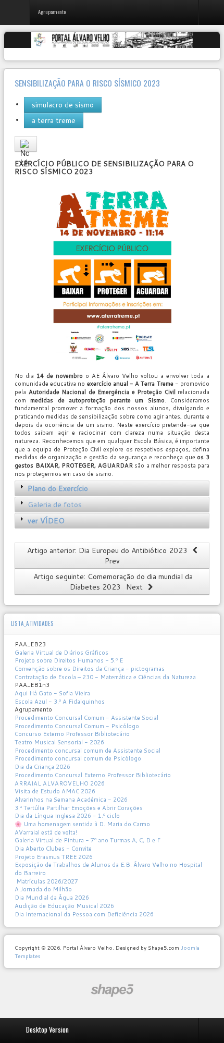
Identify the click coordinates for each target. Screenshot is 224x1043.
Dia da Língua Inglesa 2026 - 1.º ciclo (67, 816)
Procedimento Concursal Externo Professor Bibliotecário (93, 775)
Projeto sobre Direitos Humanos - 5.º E (69, 660)
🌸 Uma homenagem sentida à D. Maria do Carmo (82, 824)
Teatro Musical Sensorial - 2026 (59, 742)
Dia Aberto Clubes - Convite (53, 848)
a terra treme (54, 120)
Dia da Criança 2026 (42, 767)
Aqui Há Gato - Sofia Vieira (52, 693)
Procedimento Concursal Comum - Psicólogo (77, 726)
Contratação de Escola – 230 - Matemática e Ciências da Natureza (105, 677)
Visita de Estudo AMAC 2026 (55, 791)
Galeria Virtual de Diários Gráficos (61, 652)
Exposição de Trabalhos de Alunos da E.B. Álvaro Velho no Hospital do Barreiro (108, 869)
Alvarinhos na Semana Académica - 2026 (71, 799)
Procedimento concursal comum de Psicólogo (78, 758)
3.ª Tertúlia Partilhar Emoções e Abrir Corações (79, 808)
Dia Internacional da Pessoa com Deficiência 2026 (84, 914)
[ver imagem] (112, 274)
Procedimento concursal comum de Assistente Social (87, 750)
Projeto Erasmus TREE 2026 (54, 857)
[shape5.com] (112, 990)
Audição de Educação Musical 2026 (64, 906)
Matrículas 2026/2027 (46, 881)
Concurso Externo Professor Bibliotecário (72, 734)
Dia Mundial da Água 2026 (52, 897)
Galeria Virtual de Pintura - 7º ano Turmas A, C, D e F (87, 840)
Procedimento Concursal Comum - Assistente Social (86, 718)
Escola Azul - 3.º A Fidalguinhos (60, 701)
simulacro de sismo (63, 105)
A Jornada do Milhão (43, 889)
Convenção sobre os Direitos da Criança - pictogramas (90, 669)
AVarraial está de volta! (47, 832)
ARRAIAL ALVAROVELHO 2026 (60, 783)
